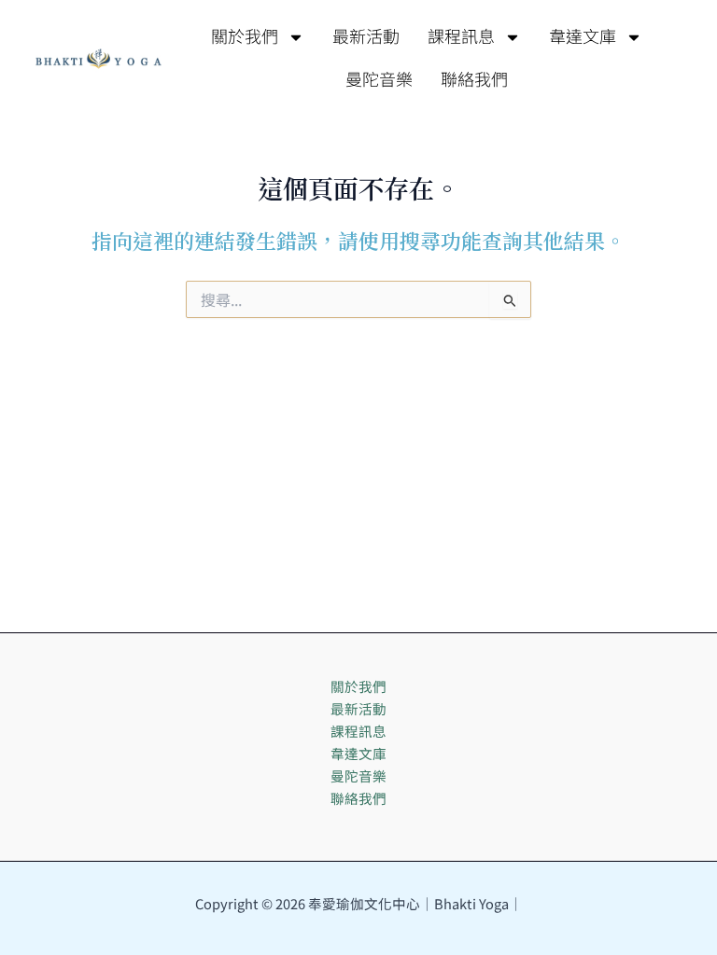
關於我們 (244, 37)
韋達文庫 (582, 37)
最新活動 (366, 37)
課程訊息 (461, 37)
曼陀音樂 (379, 80)
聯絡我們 (474, 80)
